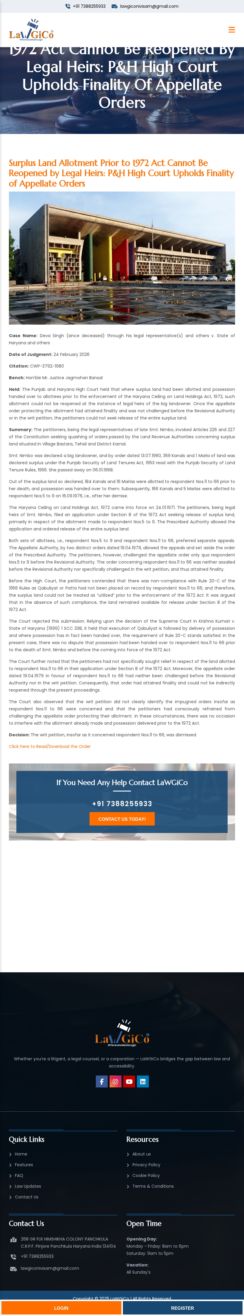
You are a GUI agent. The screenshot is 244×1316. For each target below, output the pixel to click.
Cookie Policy (146, 1175)
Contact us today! (122, 819)
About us (141, 1154)
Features (24, 1165)
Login (61, 1308)
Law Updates (28, 1186)
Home (21, 1154)
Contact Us (26, 1197)
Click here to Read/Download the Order (50, 746)
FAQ (19, 1175)
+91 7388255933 (122, 804)
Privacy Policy (146, 1165)
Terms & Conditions (153, 1186)
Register (182, 1308)
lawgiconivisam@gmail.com (50, 1268)
